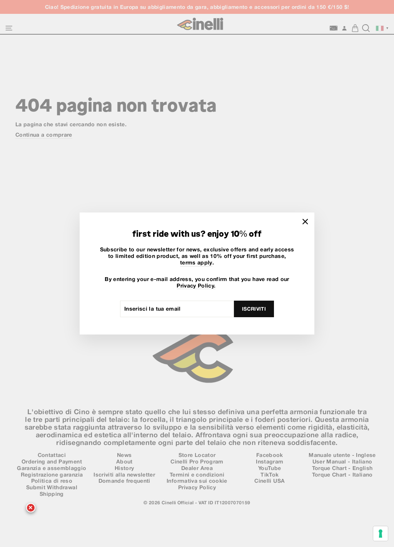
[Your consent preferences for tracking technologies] (380, 533)
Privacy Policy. (196, 286)
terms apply (196, 262)
